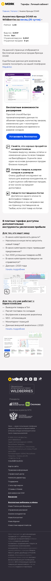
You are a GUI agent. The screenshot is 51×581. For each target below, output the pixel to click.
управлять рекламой (21, 541)
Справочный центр (16, 474)
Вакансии (12, 497)
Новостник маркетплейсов (19, 525)
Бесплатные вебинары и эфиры (23, 502)
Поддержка (13, 481)
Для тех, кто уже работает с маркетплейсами (18, 302)
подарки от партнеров (23, 567)
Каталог (14, 11)
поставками (12, 543)
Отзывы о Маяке (15, 489)
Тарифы (25, 4)
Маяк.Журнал (14, 521)
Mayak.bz (7, 67)
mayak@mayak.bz (15, 461)
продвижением (23, 543)
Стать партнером (15, 485)
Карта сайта (13, 466)
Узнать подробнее (15, 269)
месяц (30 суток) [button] (30, 19)
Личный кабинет (40, 4)
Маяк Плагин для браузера (19, 506)
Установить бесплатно (23, 136)
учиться (11, 555)
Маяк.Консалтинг (15, 517)
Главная (5, 11)
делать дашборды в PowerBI (25, 553)
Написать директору (17, 478)
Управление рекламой (17, 510)
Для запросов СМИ (16, 493)
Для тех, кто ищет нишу (16, 233)
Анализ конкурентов (17, 514)
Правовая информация (18, 470)
